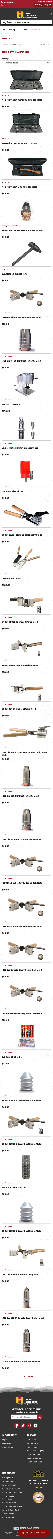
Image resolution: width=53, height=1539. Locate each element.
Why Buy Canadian (10, 1485)
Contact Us (31, 1440)
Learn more (39, 1487)
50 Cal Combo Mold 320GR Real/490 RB (22, 535)
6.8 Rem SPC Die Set (12, 1057)
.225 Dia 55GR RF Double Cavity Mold (20, 796)
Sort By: (5, 58)
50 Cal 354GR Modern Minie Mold (19, 709)
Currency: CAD (40, 4)
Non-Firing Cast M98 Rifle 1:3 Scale (19, 187)
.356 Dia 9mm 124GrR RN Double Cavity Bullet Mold (25, 753)
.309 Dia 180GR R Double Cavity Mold (21, 1361)
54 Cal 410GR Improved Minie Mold (20, 622)
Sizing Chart (7, 1478)
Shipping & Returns (34, 1458)
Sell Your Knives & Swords (13, 1506)
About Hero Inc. (33, 1443)
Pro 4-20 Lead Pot (11, 404)
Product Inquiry (32, 1447)
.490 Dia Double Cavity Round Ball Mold (22, 883)
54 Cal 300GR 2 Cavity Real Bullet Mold (21, 1100)
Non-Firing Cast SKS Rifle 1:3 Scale (19, 143)
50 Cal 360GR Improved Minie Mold (20, 665)
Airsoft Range (8, 1514)
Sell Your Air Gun (9, 1502)
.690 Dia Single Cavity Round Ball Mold (21, 317)
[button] (26, 44)
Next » (31, 1376)
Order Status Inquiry (35, 1451)
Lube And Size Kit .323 (13, 491)
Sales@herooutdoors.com (12, 5)
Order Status (7, 1447)
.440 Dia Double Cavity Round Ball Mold (22, 1013)
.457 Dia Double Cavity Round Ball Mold (22, 970)
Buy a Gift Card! (8, 1517)
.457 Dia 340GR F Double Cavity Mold (20, 1274)
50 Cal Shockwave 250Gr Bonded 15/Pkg (22, 230)
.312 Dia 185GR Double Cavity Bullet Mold (23, 1318)
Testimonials (8, 1481)
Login (4, 1440)
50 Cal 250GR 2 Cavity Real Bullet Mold (21, 1231)
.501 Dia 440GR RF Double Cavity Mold (21, 361)
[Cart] (50, 14)
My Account (7, 1443)
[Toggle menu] (3, 14)
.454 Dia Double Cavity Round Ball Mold (22, 926)
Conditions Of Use (34, 1462)
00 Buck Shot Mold (11, 578)
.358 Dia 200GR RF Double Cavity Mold (21, 839)
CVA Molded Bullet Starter (15, 274)
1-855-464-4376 (9, 2)
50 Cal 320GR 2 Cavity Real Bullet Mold (21, 1144)
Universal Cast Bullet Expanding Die (20, 448)
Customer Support (34, 1454)
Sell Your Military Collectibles (9, 1497)
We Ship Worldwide (46, 1)
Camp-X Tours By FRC (11, 1510)
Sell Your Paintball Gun (12, 1492)
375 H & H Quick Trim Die (14, 1187)
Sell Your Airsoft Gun (11, 1489)
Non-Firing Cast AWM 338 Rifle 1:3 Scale (22, 100)
